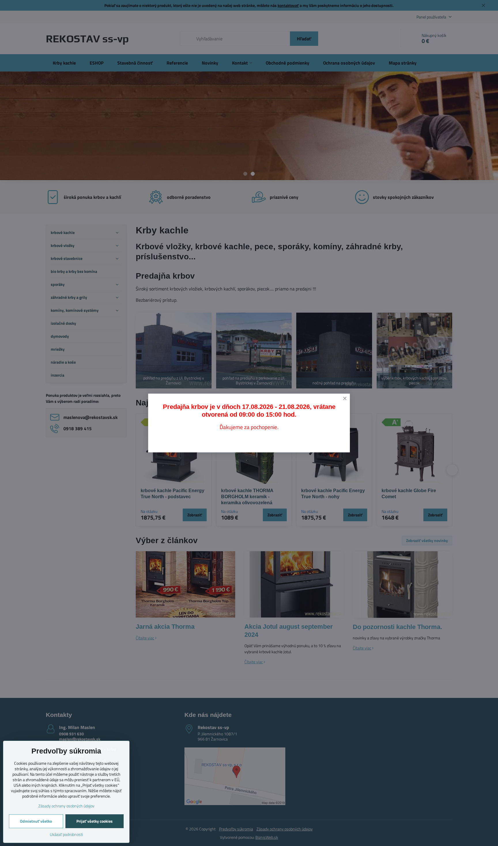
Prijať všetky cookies (94, 821)
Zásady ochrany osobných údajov (66, 806)
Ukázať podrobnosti (66, 834)
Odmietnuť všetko (36, 821)
